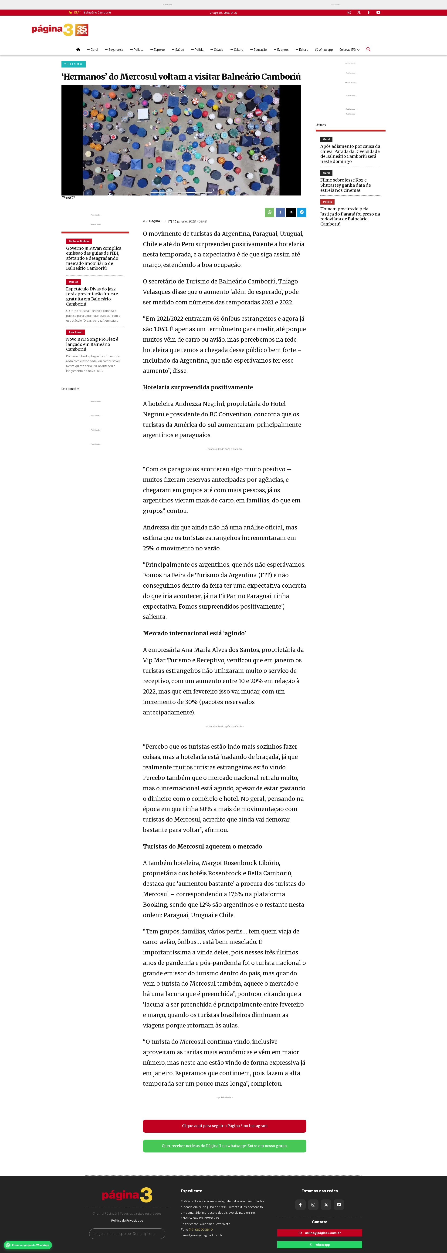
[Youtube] (378, 13)
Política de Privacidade (127, 1220)
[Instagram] (349, 13)
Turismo (73, 64)
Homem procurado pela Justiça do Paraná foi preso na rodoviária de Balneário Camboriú (350, 216)
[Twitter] (359, 13)
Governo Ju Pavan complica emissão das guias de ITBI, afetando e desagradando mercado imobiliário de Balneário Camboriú (93, 258)
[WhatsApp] (269, 212)
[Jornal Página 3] (60, 29)
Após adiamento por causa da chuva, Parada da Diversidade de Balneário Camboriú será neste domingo (350, 154)
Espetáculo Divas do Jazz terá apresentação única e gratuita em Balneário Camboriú (92, 296)
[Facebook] (369, 13)
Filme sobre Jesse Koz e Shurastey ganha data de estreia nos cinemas (345, 185)
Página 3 (156, 221)
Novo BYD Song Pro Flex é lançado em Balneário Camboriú (92, 344)
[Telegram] (301, 212)
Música (73, 281)
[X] (291, 212)
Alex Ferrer (75, 332)
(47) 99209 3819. (201, 1229)
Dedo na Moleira (79, 241)
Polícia (327, 201)
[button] (368, 49)
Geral (326, 139)
